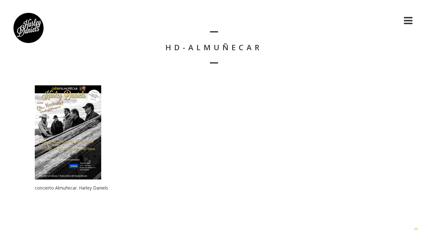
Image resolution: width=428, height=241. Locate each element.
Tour (388, 21)
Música (334, 21)
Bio (309, 21)
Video (362, 21)
